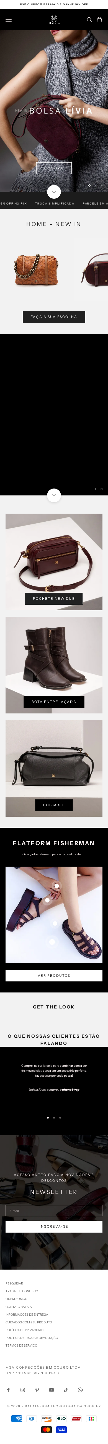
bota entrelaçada (54, 702)
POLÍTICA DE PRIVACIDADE (25, 1330)
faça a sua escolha (54, 317)
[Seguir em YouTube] (51, 1390)
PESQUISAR (14, 1283)
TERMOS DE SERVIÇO (21, 1345)
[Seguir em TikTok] (66, 1390)
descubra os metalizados (54, 182)
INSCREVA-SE (54, 1226)
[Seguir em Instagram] (22, 1390)
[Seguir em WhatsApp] (80, 1390)
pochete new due (54, 598)
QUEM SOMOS (16, 1299)
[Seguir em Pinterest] (37, 1390)
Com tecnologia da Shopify (70, 1406)
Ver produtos (54, 975)
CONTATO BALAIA (19, 1307)
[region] (54, 111)
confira (53, 471)
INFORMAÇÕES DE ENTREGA (27, 1314)
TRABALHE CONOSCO (22, 1291)
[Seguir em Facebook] (8, 1390)
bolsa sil (54, 805)
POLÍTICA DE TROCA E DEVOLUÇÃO (32, 1338)
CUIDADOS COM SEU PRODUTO (29, 1322)
